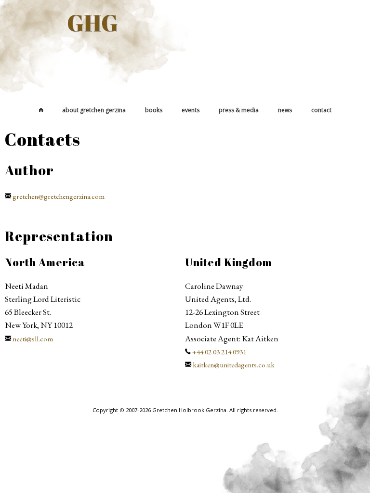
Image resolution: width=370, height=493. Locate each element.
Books (153, 110)
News (285, 110)
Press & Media (239, 110)
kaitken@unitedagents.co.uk (234, 365)
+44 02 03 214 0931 (219, 352)
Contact (321, 110)
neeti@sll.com (33, 339)
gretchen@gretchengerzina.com (59, 196)
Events (190, 110)
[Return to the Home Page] (41, 110)
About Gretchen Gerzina (94, 110)
